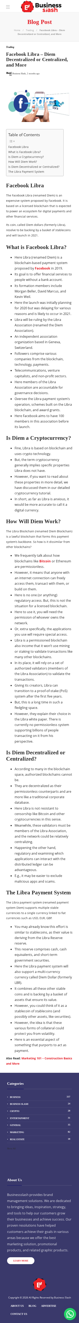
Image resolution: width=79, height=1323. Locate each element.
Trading (30, 30)
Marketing (40, 1132)
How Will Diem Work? (22, 162)
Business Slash (40, 1103)
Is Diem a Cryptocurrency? (26, 157)
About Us (17, 1305)
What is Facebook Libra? (24, 152)
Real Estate (40, 1139)
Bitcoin (45, 561)
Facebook (42, 268)
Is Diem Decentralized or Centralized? (33, 167)
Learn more (20, 1260)
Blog (32, 1305)
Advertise (48, 1305)
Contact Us (19, 1313)
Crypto (40, 1111)
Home (17, 30)
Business (40, 1096)
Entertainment (40, 1118)
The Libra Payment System (26, 172)
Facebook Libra (18, 147)
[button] (70, 1314)
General (40, 1125)
